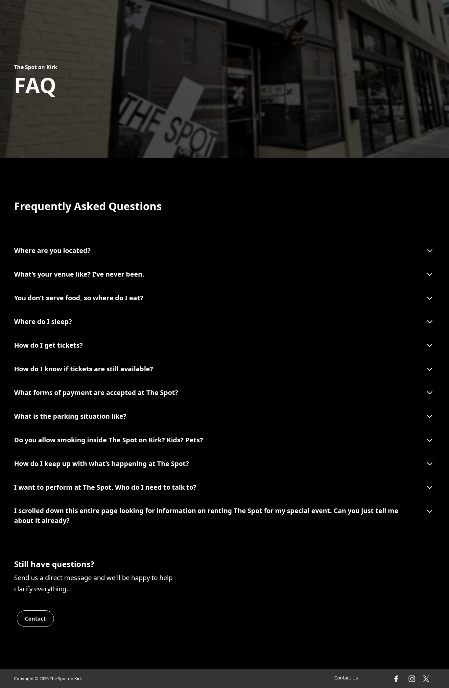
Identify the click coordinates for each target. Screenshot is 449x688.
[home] (30, 14)
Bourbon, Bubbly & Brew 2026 (394, 14)
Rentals (178, 15)
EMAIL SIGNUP (271, 15)
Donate (334, 15)
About (201, 15)
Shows (154, 15)
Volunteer (306, 15)
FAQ (218, 15)
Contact (238, 15)
